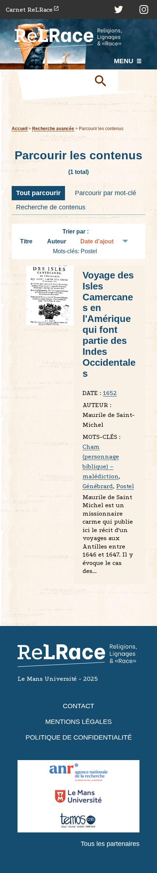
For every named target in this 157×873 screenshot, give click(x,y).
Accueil (19, 128)
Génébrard (98, 486)
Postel (125, 486)
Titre (26, 241)
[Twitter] (118, 9)
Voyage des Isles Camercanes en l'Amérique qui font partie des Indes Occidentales (109, 324)
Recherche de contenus (50, 207)
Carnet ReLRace (29, 9)
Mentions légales (78, 721)
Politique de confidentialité (79, 737)
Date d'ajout (97, 241)
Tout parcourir (38, 193)
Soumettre (103, 80)
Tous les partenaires (110, 843)
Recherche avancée (53, 128)
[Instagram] (144, 9)
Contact (78, 706)
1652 (110, 393)
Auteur (56, 241)
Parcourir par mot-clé (105, 193)
